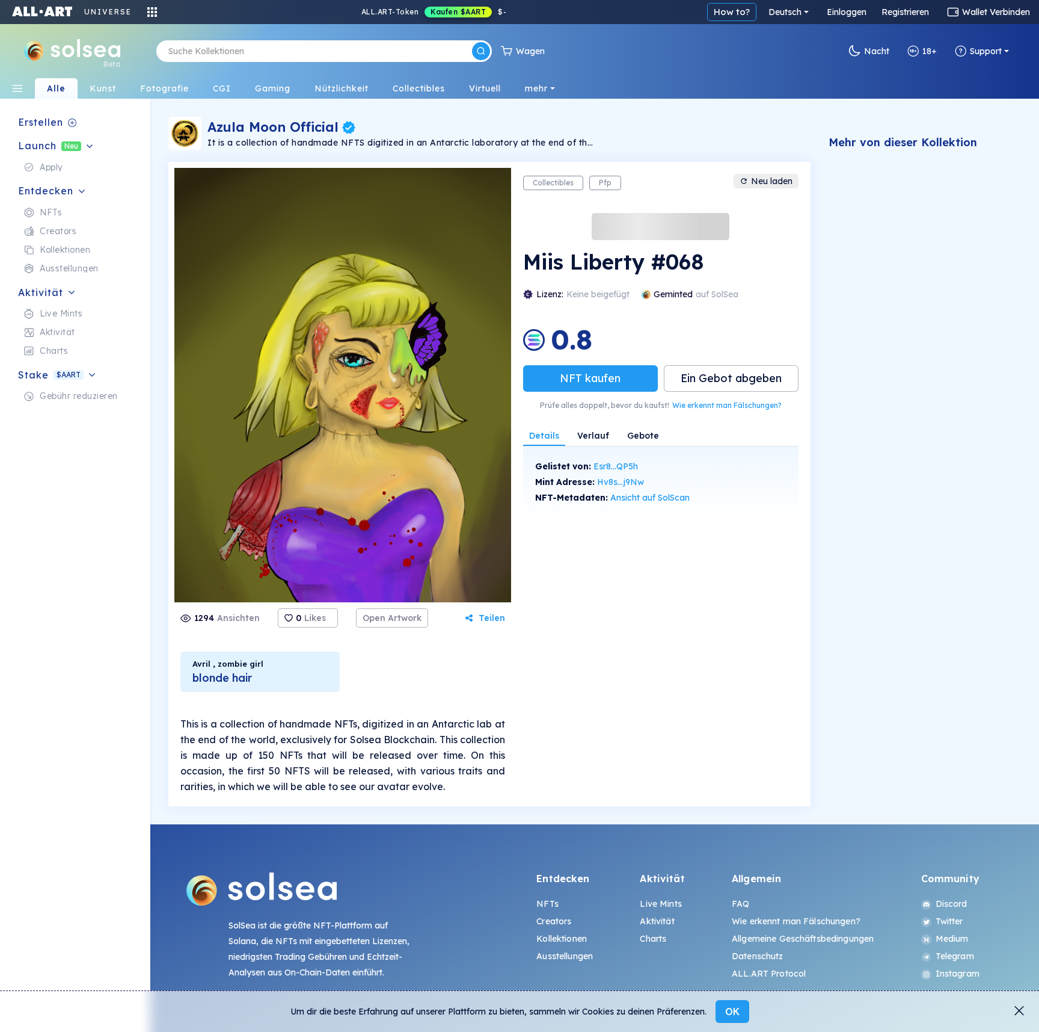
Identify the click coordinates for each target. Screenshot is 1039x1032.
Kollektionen (561, 938)
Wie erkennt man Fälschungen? (727, 405)
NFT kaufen (590, 378)
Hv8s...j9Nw (620, 482)
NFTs (547, 903)
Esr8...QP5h (615, 466)
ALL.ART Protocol (769, 973)
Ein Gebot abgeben (731, 378)
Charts (653, 938)
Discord (951, 903)
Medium (952, 938)
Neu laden (771, 181)
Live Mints (660, 903)
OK (732, 1012)
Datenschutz (757, 956)
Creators (553, 921)
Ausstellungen (564, 956)
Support (986, 51)
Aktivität (657, 921)
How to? (732, 11)
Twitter (949, 921)
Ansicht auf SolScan (650, 497)
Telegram (955, 956)
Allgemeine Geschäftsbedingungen (803, 938)
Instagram (957, 973)
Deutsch (784, 12)
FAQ (740, 903)
